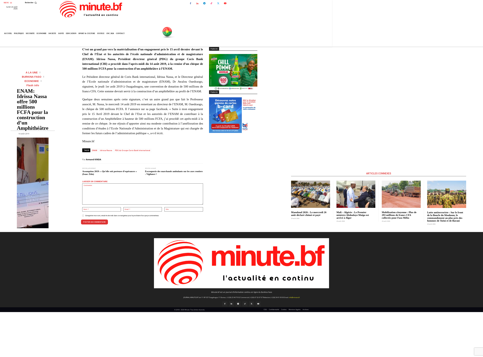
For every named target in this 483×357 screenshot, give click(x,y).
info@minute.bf (294, 297)
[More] (46, 134)
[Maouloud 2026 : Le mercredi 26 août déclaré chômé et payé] (310, 194)
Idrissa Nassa (106, 150)
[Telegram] (204, 3)
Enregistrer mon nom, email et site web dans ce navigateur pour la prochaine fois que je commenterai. (122, 216)
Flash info (32, 85)
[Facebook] (190, 3)
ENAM (94, 150)
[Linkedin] (197, 3)
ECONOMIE (32, 81)
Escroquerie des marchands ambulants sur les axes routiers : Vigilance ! (174, 172)
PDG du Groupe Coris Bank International (132, 150)
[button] (31, 2)
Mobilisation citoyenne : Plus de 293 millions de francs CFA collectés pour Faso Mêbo (399, 215)
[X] (218, 3)
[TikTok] (211, 3)
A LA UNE (32, 72)
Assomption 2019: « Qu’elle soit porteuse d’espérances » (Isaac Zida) (109, 172)
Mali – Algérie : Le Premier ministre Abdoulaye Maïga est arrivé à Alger (352, 215)
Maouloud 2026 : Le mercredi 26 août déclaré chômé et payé (308, 213)
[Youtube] (225, 3)
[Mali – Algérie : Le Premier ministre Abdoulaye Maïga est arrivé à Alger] (355, 194)
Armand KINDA (93, 159)
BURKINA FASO (31, 76)
